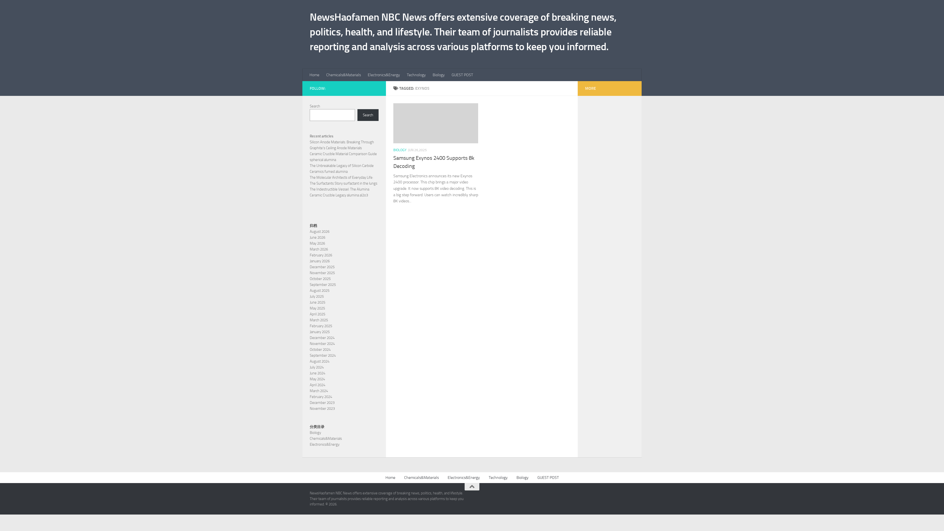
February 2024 (321, 397)
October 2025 (320, 279)
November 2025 (322, 273)
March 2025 (319, 320)
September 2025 (323, 284)
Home (314, 75)
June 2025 (317, 302)
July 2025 (317, 296)
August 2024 (319, 361)
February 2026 (321, 255)
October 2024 (320, 349)
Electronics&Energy (384, 75)
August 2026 (319, 231)
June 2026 (317, 237)
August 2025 (319, 290)
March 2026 (319, 249)
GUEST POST (462, 75)
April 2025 (317, 314)
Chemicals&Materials (343, 75)
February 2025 (321, 326)
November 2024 (322, 343)
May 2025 (317, 308)
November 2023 (322, 408)
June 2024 (317, 373)
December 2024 (322, 338)
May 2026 (317, 243)
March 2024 (319, 391)
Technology (416, 75)
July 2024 (317, 367)
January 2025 (320, 332)
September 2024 (323, 355)
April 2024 (317, 385)
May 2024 (317, 379)
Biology (439, 75)
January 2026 (320, 261)
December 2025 (322, 267)
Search (315, 106)
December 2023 (322, 402)
